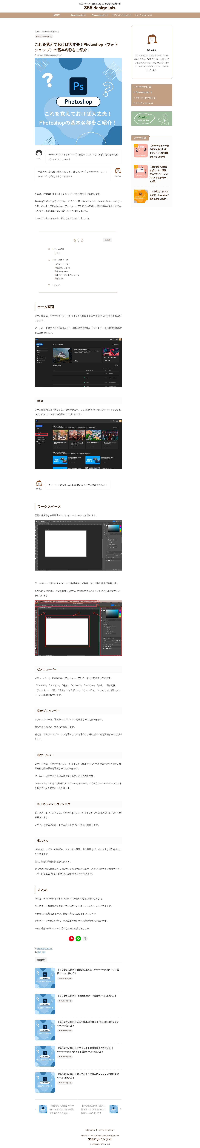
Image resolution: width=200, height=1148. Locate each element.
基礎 (39, 952)
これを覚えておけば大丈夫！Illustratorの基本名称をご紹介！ (159, 195)
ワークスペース (61, 259)
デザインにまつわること (122, 15)
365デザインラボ (100, 1139)
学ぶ (58, 253)
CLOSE (107, 240)
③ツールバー (62, 271)
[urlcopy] (85, 938)
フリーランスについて (143, 15)
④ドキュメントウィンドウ (67, 275)
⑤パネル (60, 278)
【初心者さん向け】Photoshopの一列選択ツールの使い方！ (87, 996)
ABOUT (56, 15)
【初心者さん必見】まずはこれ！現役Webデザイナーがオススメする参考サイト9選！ (159, 173)
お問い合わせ (90, 1130)
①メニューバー (63, 264)
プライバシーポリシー (107, 1130)
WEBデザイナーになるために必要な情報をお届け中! (100, 1135)
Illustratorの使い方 (78, 15)
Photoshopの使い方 (100, 15)
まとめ (57, 285)
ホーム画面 (59, 248)
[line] (78, 938)
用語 (43, 952)
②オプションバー (64, 267)
